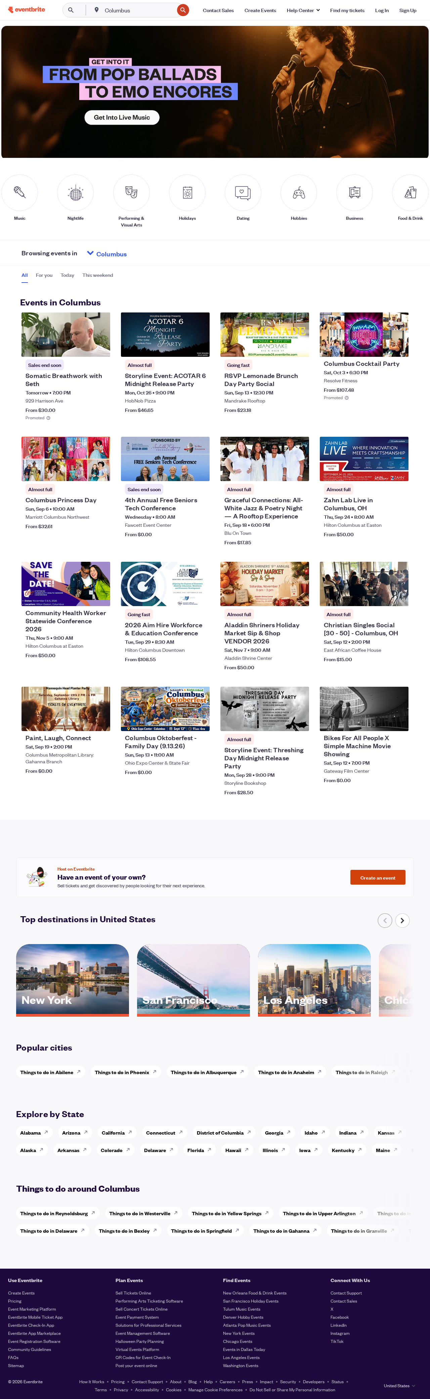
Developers (314, 1381)
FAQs (13, 1357)
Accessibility (147, 1389)
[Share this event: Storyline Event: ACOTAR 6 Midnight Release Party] (200, 347)
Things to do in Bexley (124, 1230)
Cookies (173, 1389)
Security (288, 1381)
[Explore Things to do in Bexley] (157, 1230)
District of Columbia (220, 1132)
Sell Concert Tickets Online (142, 1309)
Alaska (28, 1149)
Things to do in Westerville (139, 1213)
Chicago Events (237, 1341)
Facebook (340, 1317)
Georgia (274, 1132)
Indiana (347, 1132)
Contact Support (346, 1292)
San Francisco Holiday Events (250, 1301)
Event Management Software (143, 1333)
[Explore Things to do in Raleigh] (395, 1071)
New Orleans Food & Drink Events (255, 1292)
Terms (101, 1389)
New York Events (239, 1333)
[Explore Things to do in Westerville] (177, 1213)
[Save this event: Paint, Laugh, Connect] (84, 721)
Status (338, 1381)
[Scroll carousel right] (402, 920)
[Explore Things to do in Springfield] (239, 1230)
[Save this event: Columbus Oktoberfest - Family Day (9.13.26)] (184, 721)
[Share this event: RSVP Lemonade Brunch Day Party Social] (299, 347)
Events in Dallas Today (244, 1349)
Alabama (30, 1132)
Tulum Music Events (241, 1309)
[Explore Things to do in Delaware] (84, 1230)
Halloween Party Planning (140, 1341)
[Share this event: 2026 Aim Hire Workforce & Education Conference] (200, 596)
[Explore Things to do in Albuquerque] (244, 1071)
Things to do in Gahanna (281, 1230)
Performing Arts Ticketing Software (149, 1301)
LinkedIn (339, 1325)
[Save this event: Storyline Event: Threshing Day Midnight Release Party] (283, 721)
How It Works (91, 1381)
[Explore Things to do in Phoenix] (156, 1071)
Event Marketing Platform (32, 1309)
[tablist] (67, 277)
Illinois (270, 1149)
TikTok (337, 1341)
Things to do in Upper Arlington (319, 1213)
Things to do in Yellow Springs (226, 1213)
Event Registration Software (34, 1341)
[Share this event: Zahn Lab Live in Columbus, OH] (399, 471)
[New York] (72, 1011)
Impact (266, 1381)
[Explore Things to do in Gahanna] (316, 1230)
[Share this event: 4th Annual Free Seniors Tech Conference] (200, 471)
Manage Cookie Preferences (215, 1389)
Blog (192, 1381)
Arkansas (68, 1149)
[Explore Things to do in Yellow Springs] (268, 1213)
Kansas (386, 1132)
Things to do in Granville (359, 1230)
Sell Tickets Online (133, 1292)
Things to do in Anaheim (286, 1071)
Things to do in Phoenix (122, 1071)
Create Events (21, 1292)
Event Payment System (137, 1317)
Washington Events (240, 1365)
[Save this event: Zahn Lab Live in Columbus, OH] (383, 471)
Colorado (112, 1149)
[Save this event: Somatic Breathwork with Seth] (84, 347)
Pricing (15, 1301)
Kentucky (343, 1149)
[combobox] (139, 10)
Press (247, 1381)
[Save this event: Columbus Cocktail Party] (383, 347)
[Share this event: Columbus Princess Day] (101, 471)
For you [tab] (44, 274)
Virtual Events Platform (137, 1349)
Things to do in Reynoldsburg (54, 1213)
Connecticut (160, 1132)
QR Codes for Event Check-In (143, 1357)
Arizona (71, 1132)
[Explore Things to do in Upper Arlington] (363, 1213)
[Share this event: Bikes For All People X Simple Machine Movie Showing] (399, 721)
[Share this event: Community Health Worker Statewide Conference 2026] (101, 596)
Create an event (377, 877)
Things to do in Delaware (48, 1230)
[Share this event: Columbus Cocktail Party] (399, 347)
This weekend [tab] (97, 274)
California (113, 1132)
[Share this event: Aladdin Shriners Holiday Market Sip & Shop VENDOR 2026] (299, 596)
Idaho (311, 1132)
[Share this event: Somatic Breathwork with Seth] (101, 347)
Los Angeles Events (241, 1357)
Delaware (155, 1149)
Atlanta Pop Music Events (247, 1325)
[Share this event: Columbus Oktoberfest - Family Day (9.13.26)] (200, 721)
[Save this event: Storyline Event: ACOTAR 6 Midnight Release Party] (184, 347)
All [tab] (25, 274)
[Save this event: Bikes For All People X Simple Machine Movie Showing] (383, 721)
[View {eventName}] (66, 334)
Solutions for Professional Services (148, 1325)
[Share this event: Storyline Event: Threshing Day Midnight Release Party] (299, 721)
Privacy (121, 1389)
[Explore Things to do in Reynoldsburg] (95, 1213)
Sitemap (16, 1365)
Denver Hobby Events (243, 1317)
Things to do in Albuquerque (203, 1071)
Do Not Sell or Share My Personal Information (292, 1389)
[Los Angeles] (314, 1011)
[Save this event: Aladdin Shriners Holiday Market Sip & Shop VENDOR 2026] (283, 596)
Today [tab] (67, 274)
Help (208, 1381)
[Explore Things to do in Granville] (394, 1230)
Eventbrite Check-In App (31, 1325)
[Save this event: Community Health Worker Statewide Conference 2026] (84, 596)
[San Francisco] (193, 1011)
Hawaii (233, 1149)
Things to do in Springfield (201, 1230)
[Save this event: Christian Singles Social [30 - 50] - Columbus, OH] (383, 596)
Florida (195, 1149)
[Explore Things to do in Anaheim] (321, 1071)
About (175, 1381)
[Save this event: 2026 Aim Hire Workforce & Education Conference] (184, 596)
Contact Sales (344, 1301)
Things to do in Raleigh (362, 1071)
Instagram (340, 1333)
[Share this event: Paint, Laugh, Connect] (101, 721)
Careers (227, 1381)
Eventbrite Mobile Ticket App (35, 1317)
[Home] (26, 10)
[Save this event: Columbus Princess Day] (84, 471)
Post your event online (136, 1365)
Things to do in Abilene (46, 1071)
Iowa (304, 1149)
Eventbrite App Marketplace (34, 1333)
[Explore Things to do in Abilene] (80, 1071)
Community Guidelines (29, 1349)
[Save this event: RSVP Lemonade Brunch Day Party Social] (283, 347)
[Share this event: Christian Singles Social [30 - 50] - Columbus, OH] (399, 596)
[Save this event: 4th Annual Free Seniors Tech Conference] (184, 471)
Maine (383, 1149)
